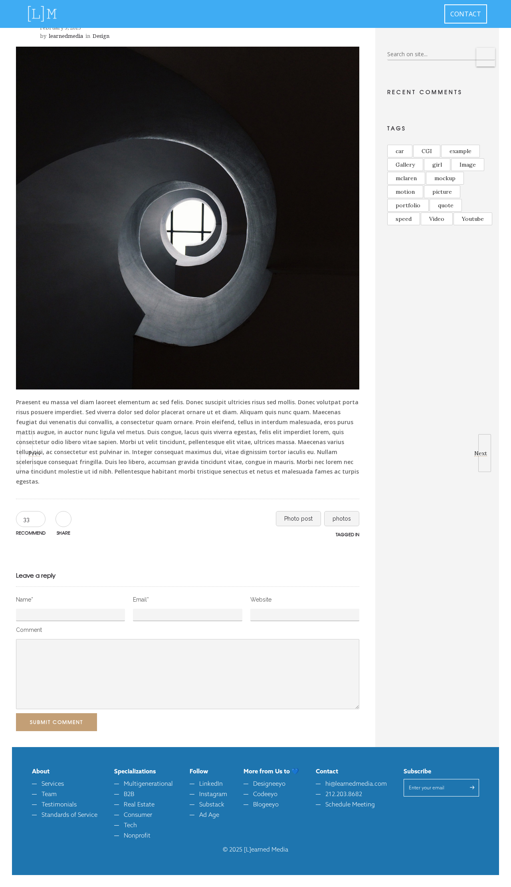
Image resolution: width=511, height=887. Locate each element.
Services (53, 784)
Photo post (298, 518)
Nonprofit (137, 836)
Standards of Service (69, 815)
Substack (211, 805)
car (400, 151)
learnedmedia (66, 36)
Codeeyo (265, 795)
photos (342, 518)
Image (468, 164)
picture (442, 191)
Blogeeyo (266, 805)
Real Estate (139, 805)
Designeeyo (269, 784)
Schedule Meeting (350, 805)
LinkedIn (211, 784)
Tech (130, 826)
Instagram (213, 795)
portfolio (408, 205)
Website (260, 599)
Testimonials (59, 805)
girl (437, 164)
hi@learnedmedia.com (356, 784)
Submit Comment (56, 722)
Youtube (473, 218)
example (460, 151)
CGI (427, 151)
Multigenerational (148, 784)
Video (436, 218)
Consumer (138, 815)
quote (446, 205)
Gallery (405, 164)
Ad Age (209, 815)
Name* (24, 599)
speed (404, 218)
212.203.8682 (343, 795)
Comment (29, 630)
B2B (129, 795)
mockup (445, 178)
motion (405, 191)
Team (49, 795)
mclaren (406, 178)
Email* (141, 599)
